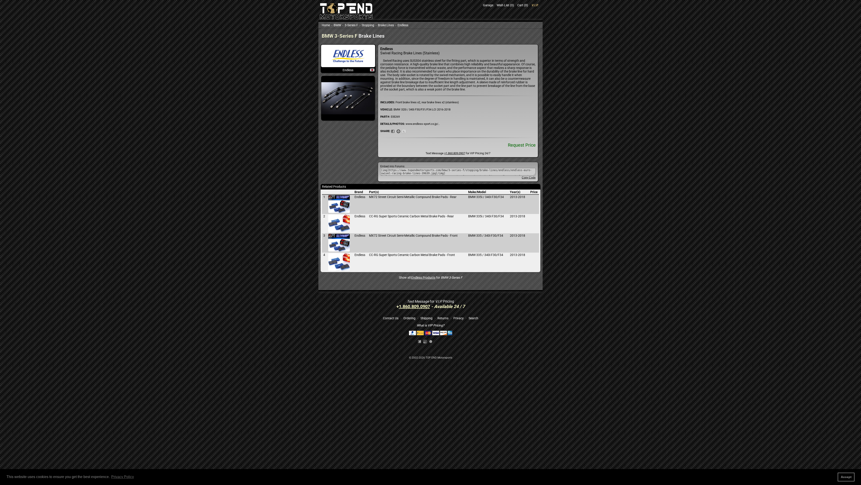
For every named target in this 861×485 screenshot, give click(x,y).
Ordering (409, 318)
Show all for (430, 277)
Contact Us (390, 318)
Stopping (368, 25)
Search (473, 318)
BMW (337, 25)
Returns (442, 318)
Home (326, 25)
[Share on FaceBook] (393, 131)
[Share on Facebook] (419, 341)
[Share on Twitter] (404, 131)
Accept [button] (846, 477)
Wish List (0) (505, 5)
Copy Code (529, 177)
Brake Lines (386, 25)
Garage (488, 5)
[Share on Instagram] (426, 341)
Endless (403, 25)
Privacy (458, 318)
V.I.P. (534, 5)
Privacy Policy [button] (122, 477)
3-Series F (351, 25)
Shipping (426, 318)
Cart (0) (522, 5)
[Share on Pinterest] (398, 131)
